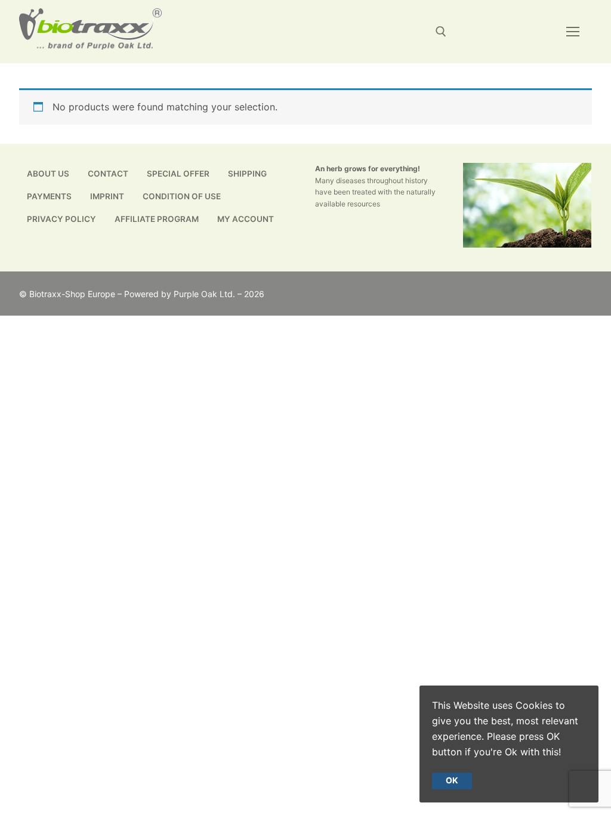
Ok (452, 780)
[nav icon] (573, 31)
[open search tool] (441, 31)
